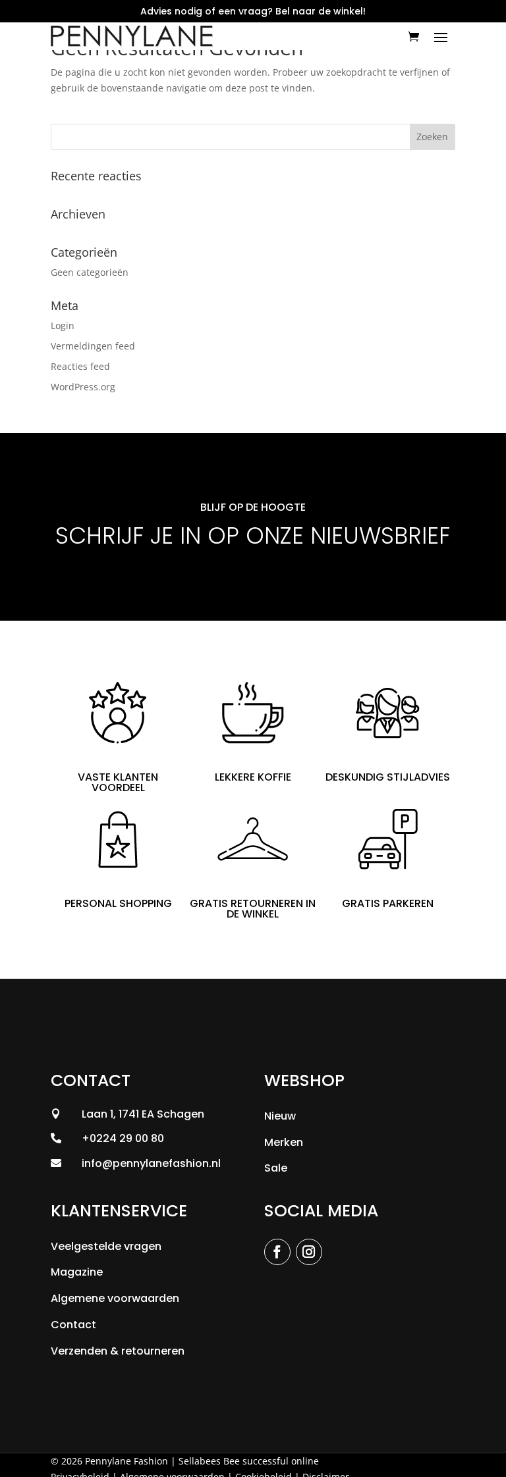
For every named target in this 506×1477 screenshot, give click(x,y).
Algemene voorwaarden (115, 1298)
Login (62, 325)
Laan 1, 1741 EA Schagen (143, 1114)
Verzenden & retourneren (117, 1351)
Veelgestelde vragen (106, 1246)
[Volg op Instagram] (309, 1252)
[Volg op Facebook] (277, 1252)
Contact (73, 1324)
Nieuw (280, 1116)
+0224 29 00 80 (123, 1138)
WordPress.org (83, 386)
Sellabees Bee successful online (249, 1461)
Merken (283, 1142)
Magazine (77, 1272)
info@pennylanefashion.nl (151, 1163)
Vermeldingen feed (93, 346)
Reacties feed (80, 366)
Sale (275, 1168)
